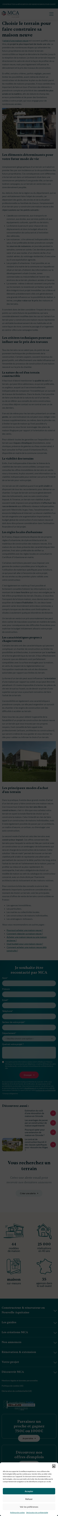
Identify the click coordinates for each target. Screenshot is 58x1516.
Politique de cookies (17, 1512)
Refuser (29, 1499)
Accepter (29, 1491)
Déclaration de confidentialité (37, 1512)
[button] (53, 1465)
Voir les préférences (29, 1507)
